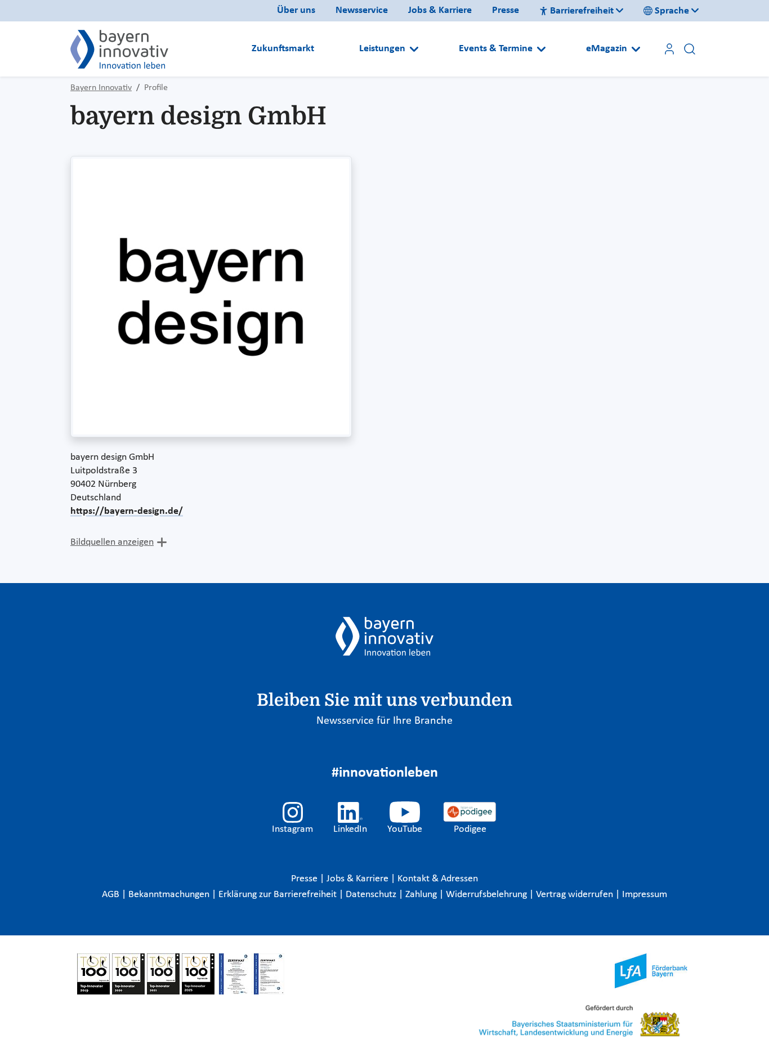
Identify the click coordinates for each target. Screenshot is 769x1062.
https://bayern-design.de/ (126, 511)
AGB (112, 894)
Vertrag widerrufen (575, 894)
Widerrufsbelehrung (487, 894)
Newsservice (362, 10)
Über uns (296, 10)
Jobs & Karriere (440, 10)
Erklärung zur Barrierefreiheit (278, 894)
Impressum (644, 894)
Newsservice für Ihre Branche (384, 721)
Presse (505, 10)
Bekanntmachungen (170, 894)
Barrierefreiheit (582, 11)
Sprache (672, 11)
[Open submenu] (414, 49)
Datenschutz (372, 894)
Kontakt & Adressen (437, 878)
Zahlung (422, 894)
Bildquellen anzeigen (112, 542)
